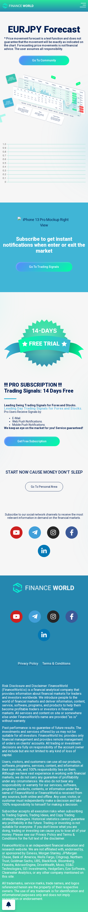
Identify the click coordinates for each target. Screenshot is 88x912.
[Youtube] (16, 532)
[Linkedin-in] (44, 635)
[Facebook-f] (71, 616)
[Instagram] (53, 616)
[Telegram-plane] (35, 616)
